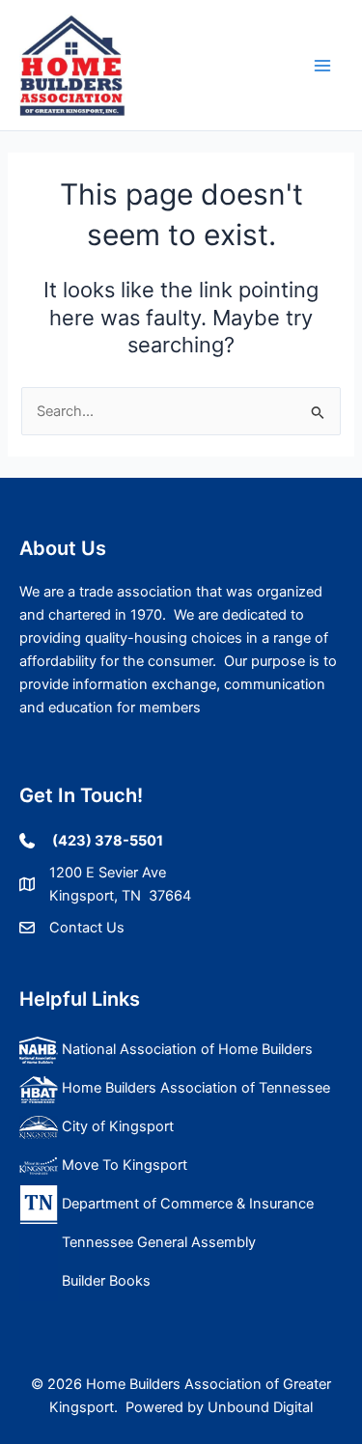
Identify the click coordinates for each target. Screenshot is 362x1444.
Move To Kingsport (122, 1165)
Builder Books (104, 1281)
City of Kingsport (118, 1126)
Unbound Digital (260, 1407)
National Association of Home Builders (185, 1049)
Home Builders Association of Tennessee (194, 1088)
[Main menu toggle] (322, 65)
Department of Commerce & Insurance (186, 1203)
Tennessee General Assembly (157, 1242)
